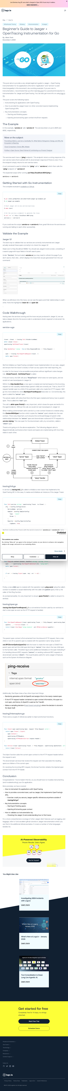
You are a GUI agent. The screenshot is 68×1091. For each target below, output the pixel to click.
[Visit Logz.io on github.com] (4, 1066)
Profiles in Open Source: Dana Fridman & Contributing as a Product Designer (28, 150)
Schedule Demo (34, 1028)
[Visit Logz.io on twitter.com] (7, 1066)
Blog (4, 20)
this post (41, 91)
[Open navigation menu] (65, 10)
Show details (58, 551)
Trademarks (24, 1080)
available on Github (27, 187)
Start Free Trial (34, 1021)
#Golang (22, 24)
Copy (59, 193)
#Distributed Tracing (10, 24)
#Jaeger (44, 24)
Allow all (55, 556)
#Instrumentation (33, 24)
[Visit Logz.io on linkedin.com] (10, 1066)
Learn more (25, 905)
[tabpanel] (34, 3)
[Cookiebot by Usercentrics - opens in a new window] (58, 533)
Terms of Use (16, 1080)
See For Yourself (34, 860)
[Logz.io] (34, 1074)
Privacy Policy (8, 1080)
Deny (12, 556)
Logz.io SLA (32, 1080)
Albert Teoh (9, 37)
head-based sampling (32, 705)
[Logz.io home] (6, 10)
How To (10, 20)
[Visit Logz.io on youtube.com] (13, 1066)
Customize (33, 556)
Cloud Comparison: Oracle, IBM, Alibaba (16, 147)
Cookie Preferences (42, 1080)
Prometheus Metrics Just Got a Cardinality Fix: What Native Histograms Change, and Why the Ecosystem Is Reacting (33, 142)
